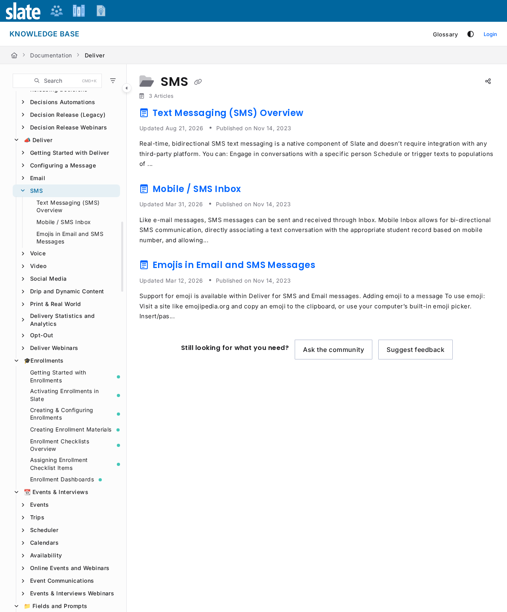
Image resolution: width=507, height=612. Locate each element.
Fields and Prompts (56, 605)
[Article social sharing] (488, 81)
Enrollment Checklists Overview (59, 445)
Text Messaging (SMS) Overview (68, 206)
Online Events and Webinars (69, 567)
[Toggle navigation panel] (127, 88)
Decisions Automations (62, 102)
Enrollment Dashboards (62, 479)
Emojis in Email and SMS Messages (69, 237)
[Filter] (113, 81)
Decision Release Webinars (68, 127)
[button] (57, 81)
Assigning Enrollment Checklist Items (59, 463)
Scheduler (44, 529)
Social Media (48, 278)
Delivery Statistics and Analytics (62, 319)
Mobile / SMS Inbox (63, 222)
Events (39, 504)
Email (37, 178)
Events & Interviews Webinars (72, 593)
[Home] (14, 55)
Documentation (51, 55)
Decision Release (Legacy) (67, 114)
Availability (46, 555)
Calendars (44, 542)
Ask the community (333, 350)
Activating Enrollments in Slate (64, 395)
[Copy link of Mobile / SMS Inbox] (256, 190)
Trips (37, 517)
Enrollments (44, 360)
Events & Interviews (56, 491)
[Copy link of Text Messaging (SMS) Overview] (318, 114)
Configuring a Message (63, 165)
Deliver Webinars (54, 347)
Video (38, 265)
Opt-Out (41, 335)
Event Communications (62, 580)
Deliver (95, 55)
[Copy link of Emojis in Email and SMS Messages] (330, 266)
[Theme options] (470, 34)
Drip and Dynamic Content (67, 291)
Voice (38, 253)
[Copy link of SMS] (198, 82)
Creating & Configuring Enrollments (61, 414)
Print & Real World (55, 303)
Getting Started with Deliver (69, 152)
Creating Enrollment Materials (71, 429)
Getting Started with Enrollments (58, 376)
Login (490, 34)
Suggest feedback (415, 350)
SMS (36, 190)
